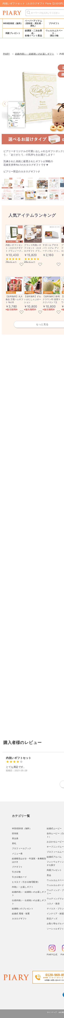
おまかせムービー (55, 841)
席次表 (15, 838)
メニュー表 (17, 853)
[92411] (58, 312)
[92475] (21, 312)
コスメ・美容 (53, 903)
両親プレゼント (54, 870)
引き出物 (16, 871)
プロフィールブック (21, 848)
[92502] (40, 312)
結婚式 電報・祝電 (21, 913)
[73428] (58, 265)
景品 (49, 875)
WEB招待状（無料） (13, 23)
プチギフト (17, 866)
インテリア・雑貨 (55, 913)
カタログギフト (19, 918)
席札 (14, 843)
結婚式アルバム (54, 856)
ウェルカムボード (55, 885)
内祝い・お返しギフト (22, 887)
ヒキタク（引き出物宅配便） (26, 882)
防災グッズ (52, 918)
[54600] (40, 265)
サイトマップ (52, 1012)
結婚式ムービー (54, 828)
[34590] (21, 265)
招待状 (15, 833)
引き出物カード (19, 877)
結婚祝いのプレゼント (22, 908)
